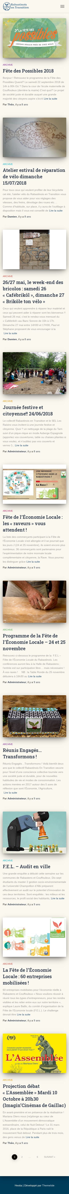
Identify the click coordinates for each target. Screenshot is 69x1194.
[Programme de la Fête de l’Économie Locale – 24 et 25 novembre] (34, 602)
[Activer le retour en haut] (8, 1186)
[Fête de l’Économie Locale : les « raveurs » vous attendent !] (34, 484)
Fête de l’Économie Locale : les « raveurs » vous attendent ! (33, 523)
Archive (8, 65)
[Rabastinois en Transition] (17, 6)
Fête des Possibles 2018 (28, 71)
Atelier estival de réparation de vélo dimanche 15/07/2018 (34, 176)
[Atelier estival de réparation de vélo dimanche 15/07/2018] (34, 137)
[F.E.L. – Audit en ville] (34, 832)
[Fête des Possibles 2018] (34, 38)
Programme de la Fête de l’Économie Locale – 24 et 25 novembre (34, 642)
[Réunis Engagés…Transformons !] (34, 716)
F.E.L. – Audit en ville (26, 867)
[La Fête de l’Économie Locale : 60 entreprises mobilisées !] (34, 937)
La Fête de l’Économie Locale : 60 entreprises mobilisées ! (27, 976)
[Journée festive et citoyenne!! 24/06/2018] (34, 373)
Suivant (48, 1157)
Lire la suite (50, 98)
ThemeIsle (48, 1185)
